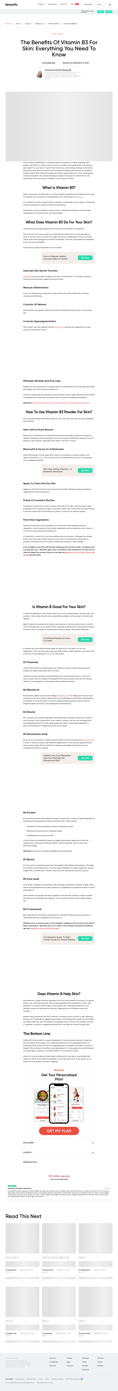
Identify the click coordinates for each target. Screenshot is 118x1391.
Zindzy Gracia (48, 1270)
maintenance (63, 696)
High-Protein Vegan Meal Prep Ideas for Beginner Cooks (19, 1264)
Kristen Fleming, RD (63, 70)
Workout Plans (64, 1257)
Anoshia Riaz (50, 63)
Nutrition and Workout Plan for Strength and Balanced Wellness (57, 1264)
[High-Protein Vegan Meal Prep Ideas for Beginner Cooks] (22, 1238)
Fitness (27, 24)
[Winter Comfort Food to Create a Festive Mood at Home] (22, 1302)
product (41, 458)
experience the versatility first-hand (44, 928)
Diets (18, 24)
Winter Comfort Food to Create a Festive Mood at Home (20, 1327)
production (59, 327)
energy (79, 197)
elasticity (87, 740)
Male (100, 11)
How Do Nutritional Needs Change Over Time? (93, 1327)
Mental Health (53, 24)
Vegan (16, 1257)
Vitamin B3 (27, 276)
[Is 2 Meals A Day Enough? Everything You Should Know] (95, 1238)
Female (108, 11)
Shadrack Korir (85, 1270)
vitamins (49, 654)
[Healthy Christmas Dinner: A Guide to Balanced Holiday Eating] (59, 1302)
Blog (53, 34)
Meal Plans (46, 1257)
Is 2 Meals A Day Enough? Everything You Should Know (94, 1263)
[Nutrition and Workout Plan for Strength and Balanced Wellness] (59, 1238)
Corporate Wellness (70, 24)
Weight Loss (39, 24)
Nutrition (8, 24)
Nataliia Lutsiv (11, 1270)
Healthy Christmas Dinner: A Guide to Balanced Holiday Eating (57, 1327)
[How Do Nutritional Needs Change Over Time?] (95, 1302)
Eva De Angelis (85, 1333)
